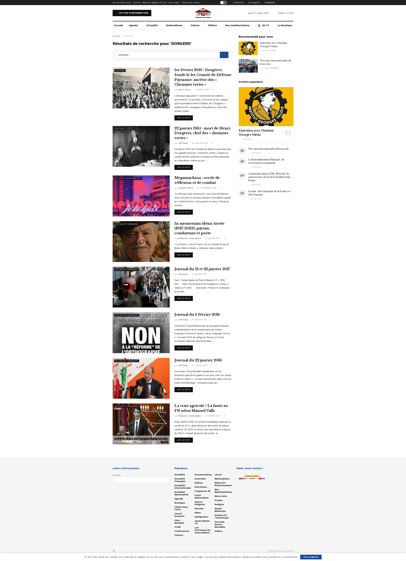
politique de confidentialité (282, 557)
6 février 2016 (198, 320)
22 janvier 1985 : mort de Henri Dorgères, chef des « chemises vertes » (202, 133)
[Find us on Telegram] (124, 551)
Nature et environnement (223, 484)
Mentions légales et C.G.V (154, 2)
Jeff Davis (183, 143)
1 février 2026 (201, 90)
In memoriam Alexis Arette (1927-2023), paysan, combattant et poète (199, 228)
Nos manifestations (237, 25)
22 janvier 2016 (199, 365)
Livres (218, 474)
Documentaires (203, 474)
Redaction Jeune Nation (189, 238)
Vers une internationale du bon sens (268, 148)
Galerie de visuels (191, 2)
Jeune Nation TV (202, 522)
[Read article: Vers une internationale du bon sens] (248, 66)
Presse (219, 500)
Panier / (285, 13)
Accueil (118, 25)
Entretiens (201, 487)
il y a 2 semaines (270, 68)
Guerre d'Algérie (200, 503)
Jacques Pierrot (185, 188)
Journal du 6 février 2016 (197, 314)
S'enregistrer (254, 2)
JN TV (265, 25)
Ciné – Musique (179, 521)
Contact (137, 2)
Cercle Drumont (179, 514)
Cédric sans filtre (181, 508)
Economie (200, 478)
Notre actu (221, 496)
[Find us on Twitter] (114, 551)
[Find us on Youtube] (129, 551)
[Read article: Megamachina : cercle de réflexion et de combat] (141, 195)
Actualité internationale (182, 486)
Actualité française (126, 224)
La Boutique (285, 25)
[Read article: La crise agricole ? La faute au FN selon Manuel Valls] (141, 423)
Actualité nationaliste (128, 178)
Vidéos (218, 531)
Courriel (117, 475)
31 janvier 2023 (212, 238)
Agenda (133, 25)
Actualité (152, 25)
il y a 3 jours (269, 50)
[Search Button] (292, 2)
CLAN (177, 527)
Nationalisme (174, 25)
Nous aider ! (174, 2)
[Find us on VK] (119, 551)
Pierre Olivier (184, 90)
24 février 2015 (212, 416)
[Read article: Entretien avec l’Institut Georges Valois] (248, 48)
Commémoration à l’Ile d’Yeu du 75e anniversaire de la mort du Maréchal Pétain (269, 177)
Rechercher (128, 36)
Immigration (201, 516)
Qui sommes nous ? (122, 2)
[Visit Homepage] (203, 13)
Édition (212, 25)
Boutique (179, 503)
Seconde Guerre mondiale (220, 524)
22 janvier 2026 (199, 143)
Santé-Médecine (220, 509)
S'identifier (238, 2)
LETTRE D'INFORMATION (133, 13)
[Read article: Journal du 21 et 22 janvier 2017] (141, 287)
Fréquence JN (202, 491)
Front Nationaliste (202, 496)
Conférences (181, 531)
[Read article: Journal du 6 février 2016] (141, 332)
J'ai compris (310, 557)
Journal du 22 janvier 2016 (198, 360)
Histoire (120, 70)
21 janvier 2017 (199, 274)
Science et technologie (222, 516)
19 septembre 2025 (206, 188)
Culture (195, 25)
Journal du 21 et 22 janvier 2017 (202, 269)
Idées (198, 512)
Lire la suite (185, 118)
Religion (219, 504)
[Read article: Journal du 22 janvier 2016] (141, 378)
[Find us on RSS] (134, 551)
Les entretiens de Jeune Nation (202, 530)
